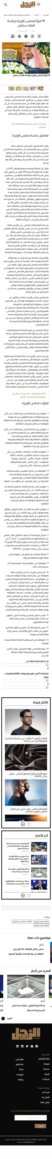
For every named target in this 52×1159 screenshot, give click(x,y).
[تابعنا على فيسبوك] (37, 1046)
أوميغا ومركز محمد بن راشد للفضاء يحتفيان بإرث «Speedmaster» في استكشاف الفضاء (17, 846)
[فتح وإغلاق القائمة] (38, 4)
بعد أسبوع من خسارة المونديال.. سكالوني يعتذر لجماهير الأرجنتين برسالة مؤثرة (18, 858)
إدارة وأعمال (43, 1059)
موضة (46, 1064)
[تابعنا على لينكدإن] (22, 1046)
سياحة (46, 1069)
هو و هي (19, 1059)
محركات (45, 1079)
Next (4, 63)
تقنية (47, 1074)
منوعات (19, 1074)
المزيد (9, 1018)
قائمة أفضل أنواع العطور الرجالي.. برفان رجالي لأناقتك (28, 774)
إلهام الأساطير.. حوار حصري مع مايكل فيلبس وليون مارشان (28, 810)
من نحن (45, 1092)
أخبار (37, 15)
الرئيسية (46, 15)
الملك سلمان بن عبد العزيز (22, 921)
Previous (48, 63)
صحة (21, 1069)
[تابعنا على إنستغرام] (32, 1046)
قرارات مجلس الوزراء (41, 925)
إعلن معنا (44, 1102)
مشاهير (19, 1064)
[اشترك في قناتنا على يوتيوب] (17, 1046)
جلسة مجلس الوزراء (41, 921)
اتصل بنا (45, 1097)
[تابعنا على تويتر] (27, 1046)
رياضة (20, 1079)
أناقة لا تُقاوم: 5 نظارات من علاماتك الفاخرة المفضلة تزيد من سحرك (26, 739)
